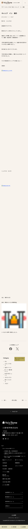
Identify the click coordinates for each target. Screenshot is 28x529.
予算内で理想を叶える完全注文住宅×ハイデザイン (15, 453)
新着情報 (17, 462)
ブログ (6, 383)
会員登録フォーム (9, 492)
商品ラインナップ (7, 460)
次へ (23, 400)
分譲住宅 (5, 462)
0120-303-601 (12, 435)
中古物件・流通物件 (8, 468)
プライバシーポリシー (14, 517)
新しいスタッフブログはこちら (19, 359)
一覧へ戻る (14, 400)
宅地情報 (5, 465)
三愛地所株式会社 (10, 427)
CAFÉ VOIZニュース (8, 374)
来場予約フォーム (9, 501)
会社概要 (14, 515)
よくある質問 (6, 484)
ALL (6, 361)
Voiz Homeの (9, 448)
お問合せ (7, 506)
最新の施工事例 (6, 478)
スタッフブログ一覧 (9, 7)
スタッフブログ (8, 364)
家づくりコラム (8, 380)
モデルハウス (8, 377)
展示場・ (6, 475)
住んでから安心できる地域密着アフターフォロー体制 (15, 457)
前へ (5, 400)
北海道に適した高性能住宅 (11, 451)
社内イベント (8, 367)
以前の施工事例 (6, 481)
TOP (2, 7)
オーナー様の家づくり (8, 370)
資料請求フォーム (9, 496)
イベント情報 (6, 471)
